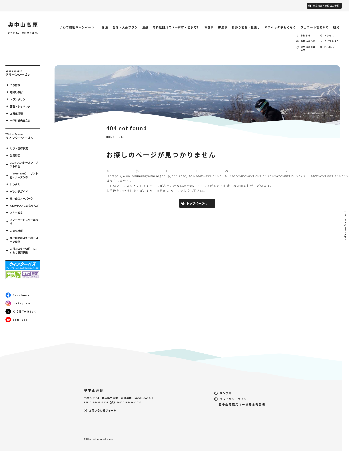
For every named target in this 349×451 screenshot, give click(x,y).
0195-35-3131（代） (103, 402)
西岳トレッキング (20, 106)
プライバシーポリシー (235, 398)
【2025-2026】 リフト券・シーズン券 (24, 175)
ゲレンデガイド (19, 191)
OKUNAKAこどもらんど (24, 205)
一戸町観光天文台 (20, 120)
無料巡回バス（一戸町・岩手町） (176, 27)
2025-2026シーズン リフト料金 (24, 164)
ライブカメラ (331, 41)
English (329, 47)
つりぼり (15, 85)
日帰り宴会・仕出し (246, 27)
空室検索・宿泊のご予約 (326, 5)
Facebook (21, 295)
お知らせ (306, 35)
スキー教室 (16, 212)
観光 (336, 27)
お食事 (209, 27)
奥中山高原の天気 (308, 48)
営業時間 (15, 155)
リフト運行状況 (19, 148)
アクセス (329, 35)
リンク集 (226, 393)
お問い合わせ (308, 41)
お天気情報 (16, 113)
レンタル (15, 184)
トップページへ (196, 203)
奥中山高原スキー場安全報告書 (239, 404)
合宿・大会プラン (125, 27)
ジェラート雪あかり (314, 27)
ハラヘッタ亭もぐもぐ (280, 27)
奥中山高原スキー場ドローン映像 (24, 239)
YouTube (20, 319)
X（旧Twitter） (26, 311)
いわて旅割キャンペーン (79, 27)
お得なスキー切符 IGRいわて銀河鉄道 (23, 250)
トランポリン (17, 99)
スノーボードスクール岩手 (24, 221)
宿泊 (105, 27)
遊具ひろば (16, 92)
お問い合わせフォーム (102, 410)
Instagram (22, 303)
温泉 (145, 27)
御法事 (223, 27)
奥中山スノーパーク (21, 198)
